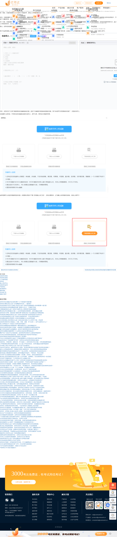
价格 (87, 8)
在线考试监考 (4, 285)
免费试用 (98, 3)
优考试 (2, 281)
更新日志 (49, 511)
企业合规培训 (74, 516)
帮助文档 (49, 499)
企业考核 (73, 499)
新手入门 (49, 508)
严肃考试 (2, 287)
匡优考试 (49, 516)
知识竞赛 (64, 505)
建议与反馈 (50, 513)
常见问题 (49, 505)
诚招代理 (34, 511)
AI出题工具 (3, 292)
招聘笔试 (64, 508)
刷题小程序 (3, 294)
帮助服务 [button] (106, 8)
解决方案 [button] (70, 8)
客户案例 (80, 8)
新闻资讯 (49, 519)
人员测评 (64, 502)
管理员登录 (88, 3)
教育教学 (73, 508)
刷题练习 (64, 511)
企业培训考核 (74, 513)
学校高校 (73, 505)
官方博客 (34, 519)
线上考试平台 (4, 283)
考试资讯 (34, 499)
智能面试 (64, 516)
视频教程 (49, 502)
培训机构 (73, 502)
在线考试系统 (4, 276)
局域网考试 (96, 8)
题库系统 (2, 290)
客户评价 (34, 505)
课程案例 (34, 502)
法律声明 (34, 516)
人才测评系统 (4, 279)
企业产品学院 (74, 519)
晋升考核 (64, 519)
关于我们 (34, 508)
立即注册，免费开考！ (23, 482)
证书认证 (64, 513)
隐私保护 (34, 513)
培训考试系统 (4, 277)
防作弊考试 (3, 288)
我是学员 (78, 3)
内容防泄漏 (73, 511)
